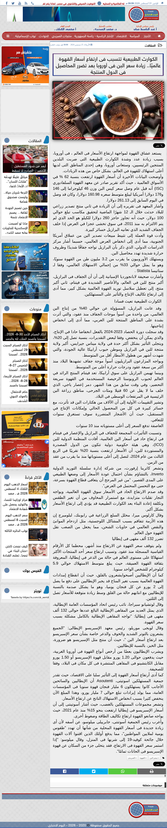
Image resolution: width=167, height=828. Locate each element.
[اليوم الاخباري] (25, 257)
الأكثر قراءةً (33, 477)
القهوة (142, 758)
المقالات (150, 45)
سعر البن (153, 758)
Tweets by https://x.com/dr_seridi (30, 597)
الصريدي (131, 758)
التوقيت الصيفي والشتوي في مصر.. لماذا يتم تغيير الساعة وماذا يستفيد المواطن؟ (73, 3)
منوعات (35, 308)
